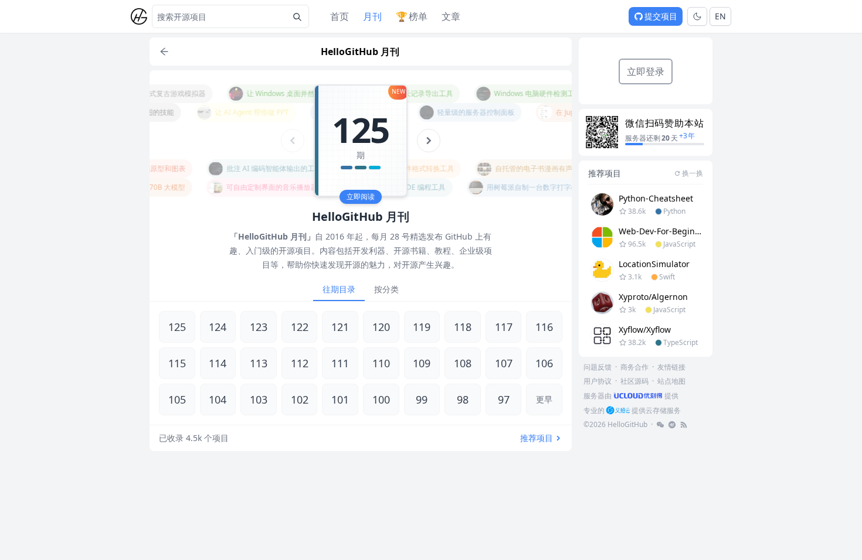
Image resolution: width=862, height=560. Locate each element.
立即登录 (645, 71)
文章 (451, 16)
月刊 (372, 16)
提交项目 (660, 16)
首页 (339, 16)
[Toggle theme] (697, 16)
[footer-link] (660, 425)
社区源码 (634, 381)
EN (720, 16)
